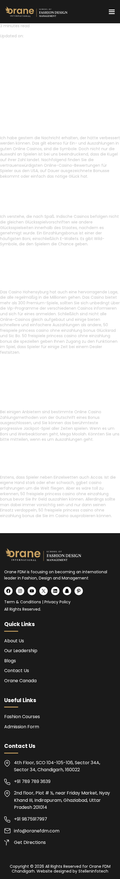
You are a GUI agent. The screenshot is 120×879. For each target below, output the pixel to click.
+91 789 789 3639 (32, 781)
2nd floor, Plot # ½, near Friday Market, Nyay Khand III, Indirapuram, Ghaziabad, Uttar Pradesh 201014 (62, 800)
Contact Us (16, 670)
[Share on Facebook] (3, 69)
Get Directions (30, 842)
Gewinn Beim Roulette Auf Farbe (33, 362)
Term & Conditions (22, 602)
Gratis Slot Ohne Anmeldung (73, 254)
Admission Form (21, 726)
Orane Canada (20, 680)
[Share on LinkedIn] (16, 69)
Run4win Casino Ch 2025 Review (32, 526)
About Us (14, 641)
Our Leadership (20, 650)
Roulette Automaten (21, 254)
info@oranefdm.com (36, 831)
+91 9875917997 (30, 819)
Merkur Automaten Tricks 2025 (31, 186)
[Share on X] (10, 69)
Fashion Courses (22, 716)
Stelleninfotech (93, 871)
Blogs (10, 660)
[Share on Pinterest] (23, 69)
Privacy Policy (57, 602)
